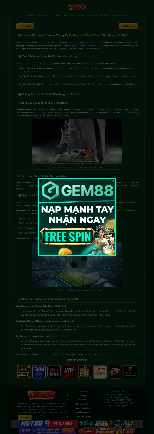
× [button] (113, 181)
